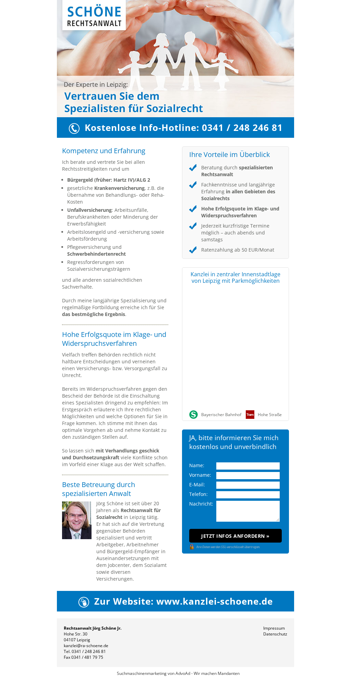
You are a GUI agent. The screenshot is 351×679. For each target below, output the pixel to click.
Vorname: (200, 475)
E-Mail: (197, 484)
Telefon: (198, 494)
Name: (196, 465)
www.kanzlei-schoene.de (214, 601)
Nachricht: (201, 503)
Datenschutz (275, 634)
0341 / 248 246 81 (89, 651)
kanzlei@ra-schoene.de (86, 645)
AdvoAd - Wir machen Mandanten (208, 673)
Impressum (274, 628)
